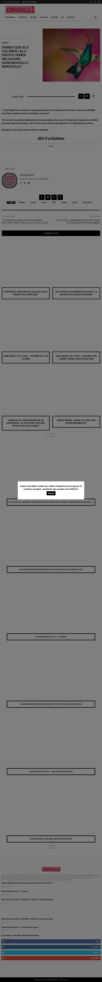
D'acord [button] (51, 493)
